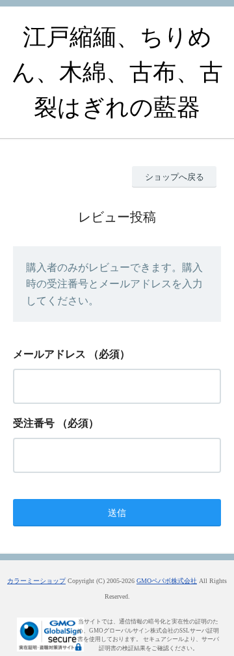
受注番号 (34, 423)
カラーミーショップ (36, 580)
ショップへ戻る (174, 177)
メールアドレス (49, 354)
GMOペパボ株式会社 (166, 580)
